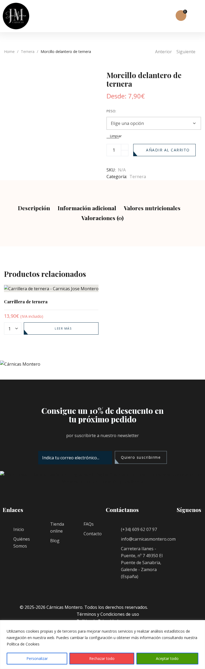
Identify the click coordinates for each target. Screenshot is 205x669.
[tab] (34, 208)
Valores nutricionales (152, 208)
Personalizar (37, 658)
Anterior (163, 52)
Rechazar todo (102, 658)
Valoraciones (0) (102, 217)
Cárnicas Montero (64, 607)
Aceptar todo (167, 658)
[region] (102, 644)
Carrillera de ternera (26, 301)
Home (9, 51)
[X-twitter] (183, 559)
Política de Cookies (23, 644)
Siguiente (185, 52)
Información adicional (87, 208)
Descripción (34, 208)
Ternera (27, 51)
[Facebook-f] (183, 532)
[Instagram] (183, 546)
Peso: (111, 111)
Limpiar (114, 136)
